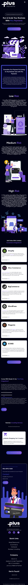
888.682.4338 (5, 478)
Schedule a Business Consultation (14, 28)
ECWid (3, 349)
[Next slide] (25, 439)
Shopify (12, 254)
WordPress (4, 310)
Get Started (4, 409)
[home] (8, 3)
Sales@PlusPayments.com (8, 476)
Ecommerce (14, 545)
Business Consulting (14, 549)
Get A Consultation (14, 563)
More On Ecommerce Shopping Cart (14, 362)
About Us (14, 559)
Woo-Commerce (5, 272)
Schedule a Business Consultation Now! (14, 452)
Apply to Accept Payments (14, 561)
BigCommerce (5, 291)
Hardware (14, 547)
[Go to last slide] (3, 439)
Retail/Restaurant (14, 542)
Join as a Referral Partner (14, 565)
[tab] (6, 391)
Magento (14, 329)
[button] (25, 2)
